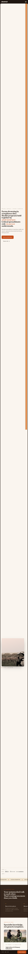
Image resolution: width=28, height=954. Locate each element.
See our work (5, 241)
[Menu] (25, 1)
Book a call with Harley (7, 237)
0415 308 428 (5, 952)
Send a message (22, 952)
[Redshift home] (4, 1)
